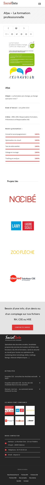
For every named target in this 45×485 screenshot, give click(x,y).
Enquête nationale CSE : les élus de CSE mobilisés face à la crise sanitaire (19, 384)
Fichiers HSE (12, 478)
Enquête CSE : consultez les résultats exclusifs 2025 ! (21, 378)
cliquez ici (16, 455)
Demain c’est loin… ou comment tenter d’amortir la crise (19, 390)
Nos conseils (23, 478)
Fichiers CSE (34, 475)
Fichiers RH (24, 475)
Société (19, 481)
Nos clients (32, 478)
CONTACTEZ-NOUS (22, 327)
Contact (26, 481)
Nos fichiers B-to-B (13, 475)
